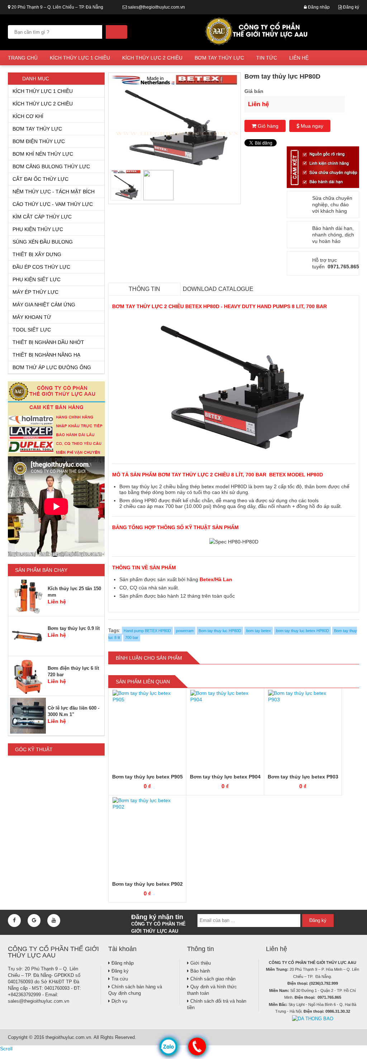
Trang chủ (23, 58)
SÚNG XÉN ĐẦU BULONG (43, 242)
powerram (185, 631)
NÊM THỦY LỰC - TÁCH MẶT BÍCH (54, 191)
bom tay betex (258, 631)
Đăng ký (350, 7)
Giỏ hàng (267, 126)
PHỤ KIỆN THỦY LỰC (38, 229)
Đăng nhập (318, 7)
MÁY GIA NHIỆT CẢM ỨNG (44, 304)
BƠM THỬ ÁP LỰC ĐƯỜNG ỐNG (52, 367)
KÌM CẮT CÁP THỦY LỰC (42, 217)
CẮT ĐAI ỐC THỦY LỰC (40, 179)
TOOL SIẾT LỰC (32, 330)
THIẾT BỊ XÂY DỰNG (37, 254)
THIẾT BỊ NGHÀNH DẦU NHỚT (48, 342)
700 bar (131, 637)
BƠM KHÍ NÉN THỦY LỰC (43, 154)
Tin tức (266, 58)
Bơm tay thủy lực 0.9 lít (74, 628)
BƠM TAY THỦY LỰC (219, 58)
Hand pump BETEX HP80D (147, 631)
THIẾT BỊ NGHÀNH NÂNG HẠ (46, 355)
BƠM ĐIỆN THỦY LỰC (39, 141)
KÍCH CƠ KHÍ (28, 116)
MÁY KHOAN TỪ (32, 317)
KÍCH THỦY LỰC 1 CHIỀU (80, 58)
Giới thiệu (200, 963)
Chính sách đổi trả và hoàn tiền (216, 1004)
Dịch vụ (118, 1001)
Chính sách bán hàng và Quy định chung (135, 990)
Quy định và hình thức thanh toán (212, 990)
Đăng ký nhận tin (158, 922)
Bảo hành (199, 971)
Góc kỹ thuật (34, 749)
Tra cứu (119, 979)
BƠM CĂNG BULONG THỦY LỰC (51, 166)
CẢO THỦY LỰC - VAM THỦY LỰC (53, 204)
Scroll (6, 1048)
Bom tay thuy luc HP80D (220, 631)
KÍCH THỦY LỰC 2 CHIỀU (152, 58)
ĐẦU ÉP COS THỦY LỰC (41, 267)
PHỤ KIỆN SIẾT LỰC (37, 279)
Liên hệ (299, 58)
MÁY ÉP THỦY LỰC (35, 292)
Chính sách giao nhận (212, 979)
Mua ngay (311, 126)
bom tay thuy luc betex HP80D (302, 631)
